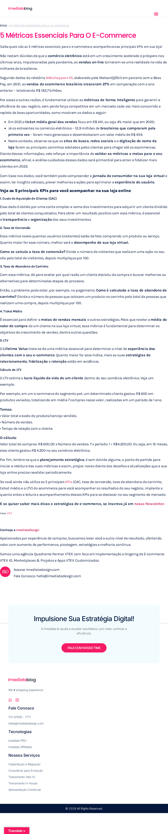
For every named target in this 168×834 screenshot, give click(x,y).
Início (3, 25)
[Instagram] (17, 700)
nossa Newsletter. (149, 504)
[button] (156, 13)
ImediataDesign (27, 530)
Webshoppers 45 (59, 77)
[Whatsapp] (10, 700)
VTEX (9, 513)
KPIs (68, 482)
